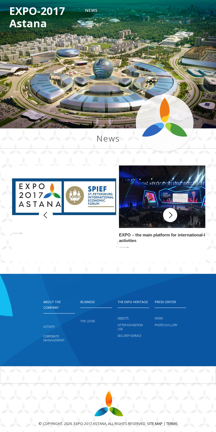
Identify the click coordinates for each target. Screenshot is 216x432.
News (91, 10)
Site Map (155, 423)
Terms (172, 423)
